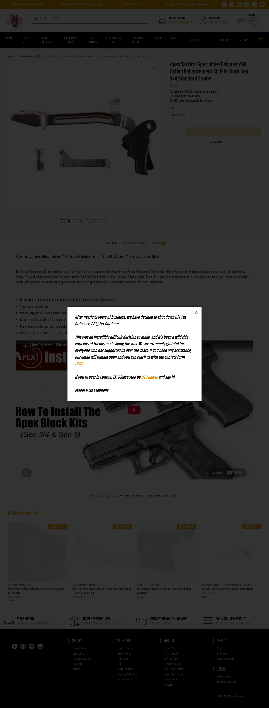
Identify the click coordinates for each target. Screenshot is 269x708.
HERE (79, 364)
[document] (134, 354)
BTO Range (149, 377)
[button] (196, 311)
